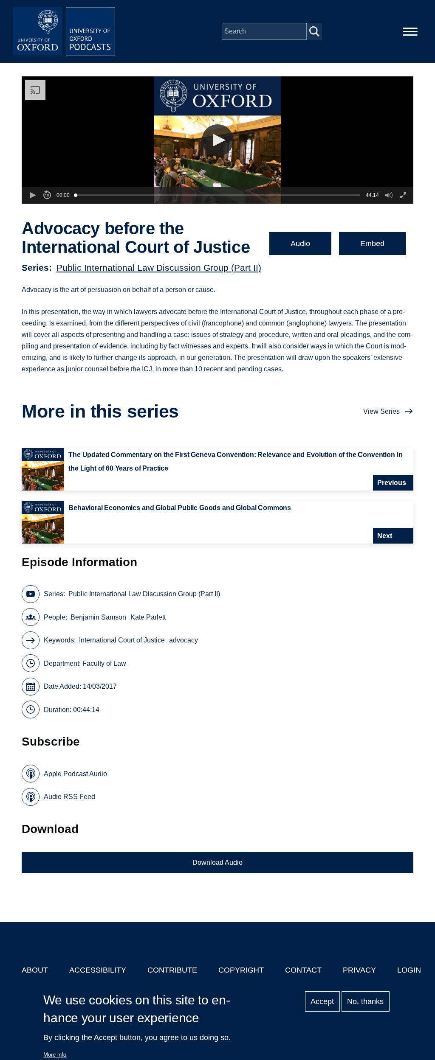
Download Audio (217, 862)
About (35, 970)
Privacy (359, 970)
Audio (300, 243)
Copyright (241, 970)
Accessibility (97, 970)
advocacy (183, 640)
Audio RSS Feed (69, 796)
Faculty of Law (104, 663)
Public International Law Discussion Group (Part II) (158, 267)
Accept (322, 1001)
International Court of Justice (122, 640)
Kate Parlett (148, 617)
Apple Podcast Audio (75, 773)
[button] (218, 140)
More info (54, 1055)
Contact (303, 970)
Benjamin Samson (98, 617)
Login (409, 970)
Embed (372, 243)
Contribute (172, 970)
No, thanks (365, 1001)
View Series (381, 411)
